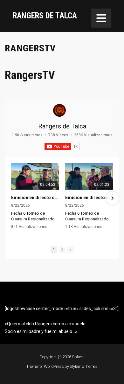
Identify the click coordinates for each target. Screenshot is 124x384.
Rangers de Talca (62, 126)
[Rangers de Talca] (59, 110)
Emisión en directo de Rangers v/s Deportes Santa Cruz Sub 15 (35, 197)
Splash (78, 357)
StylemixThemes (84, 366)
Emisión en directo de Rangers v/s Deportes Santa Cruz (89, 197)
